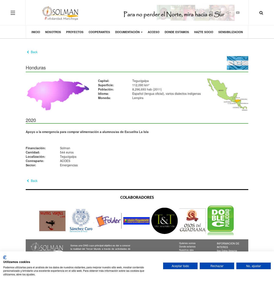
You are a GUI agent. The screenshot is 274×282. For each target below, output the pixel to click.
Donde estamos (177, 32)
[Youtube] (238, 12)
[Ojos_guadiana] (192, 221)
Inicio (35, 32)
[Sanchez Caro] (80, 221)
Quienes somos (187, 243)
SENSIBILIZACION (230, 32)
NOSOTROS (53, 32)
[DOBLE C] (220, 221)
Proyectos (74, 32)
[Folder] (108, 221)
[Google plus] (228, 12)
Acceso (153, 32)
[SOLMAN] (137, 12)
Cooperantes (99, 32)
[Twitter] (219, 12)
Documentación (127, 32)
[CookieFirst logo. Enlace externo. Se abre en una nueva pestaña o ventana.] (4, 257)
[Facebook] (211, 12)
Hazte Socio (203, 32)
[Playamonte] (136, 221)
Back (33, 52)
